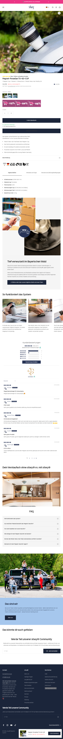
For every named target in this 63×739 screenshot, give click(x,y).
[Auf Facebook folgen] (3, 725)
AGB (46, 674)
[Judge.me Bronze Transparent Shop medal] (31, 371)
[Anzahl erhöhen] (11, 113)
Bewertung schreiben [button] (31, 362)
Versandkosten (11, 86)
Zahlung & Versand (50, 682)
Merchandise (27, 685)
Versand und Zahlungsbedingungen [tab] (50, 172)
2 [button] (29, 458)
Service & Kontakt (29, 688)
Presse (26, 697)
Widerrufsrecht (49, 679)
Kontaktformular (7, 674)
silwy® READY (28, 679)
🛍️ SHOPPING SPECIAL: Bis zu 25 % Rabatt (31, 1)
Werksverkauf (28, 691)
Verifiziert (30, 376)
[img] (7, 385)
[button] (47, 7)
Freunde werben (28, 702)
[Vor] (48, 2)
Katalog (26, 699)
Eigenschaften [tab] (12, 172)
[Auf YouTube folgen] (11, 725)
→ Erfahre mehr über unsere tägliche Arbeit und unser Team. (26, 282)
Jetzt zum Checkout (31, 131)
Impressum (48, 685)
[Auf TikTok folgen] (15, 725)
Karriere (26, 694)
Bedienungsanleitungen (30, 682)
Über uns (10, 617)
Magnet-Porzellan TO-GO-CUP (36, 732)
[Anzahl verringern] (5, 113)
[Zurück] (14, 2)
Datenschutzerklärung (51, 677)
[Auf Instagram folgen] (7, 725)
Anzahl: (4, 109)
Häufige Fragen (28, 677)
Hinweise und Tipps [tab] (31, 172)
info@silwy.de (6, 677)
